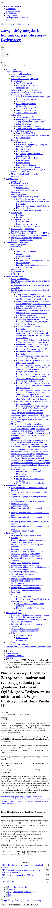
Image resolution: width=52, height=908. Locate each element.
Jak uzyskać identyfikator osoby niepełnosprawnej (24, 582)
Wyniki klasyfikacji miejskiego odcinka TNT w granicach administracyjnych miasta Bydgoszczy (30, 234)
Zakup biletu (16, 115)
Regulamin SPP (17, 272)
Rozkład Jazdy (17, 81)
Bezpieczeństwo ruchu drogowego (25, 197)
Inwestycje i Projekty (14, 276)
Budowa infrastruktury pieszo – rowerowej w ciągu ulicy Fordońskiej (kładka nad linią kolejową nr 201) (33, 385)
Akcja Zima (11, 642)
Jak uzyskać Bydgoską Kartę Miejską (26, 535)
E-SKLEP (15, 274)
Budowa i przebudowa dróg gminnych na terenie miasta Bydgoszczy (32, 323)
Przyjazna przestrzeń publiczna (23, 231)
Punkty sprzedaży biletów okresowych (31, 119)
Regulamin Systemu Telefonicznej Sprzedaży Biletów (29, 155)
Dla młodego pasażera (20, 172)
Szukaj (3, 62)
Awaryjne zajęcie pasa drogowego (24, 572)
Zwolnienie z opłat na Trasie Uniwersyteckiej (27, 159)
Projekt (19, 217)
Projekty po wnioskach (25, 476)
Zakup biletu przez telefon (26, 124)
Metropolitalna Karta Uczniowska (24, 174)
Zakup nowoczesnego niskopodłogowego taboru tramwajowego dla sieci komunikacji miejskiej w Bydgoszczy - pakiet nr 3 (33, 296)
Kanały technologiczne (20, 279)
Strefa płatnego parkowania (17, 18)
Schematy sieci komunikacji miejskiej (26, 90)
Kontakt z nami (22, 638)
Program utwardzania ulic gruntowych (26, 238)
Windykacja (16, 592)
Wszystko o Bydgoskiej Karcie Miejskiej (32, 135)
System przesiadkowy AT (26, 108)
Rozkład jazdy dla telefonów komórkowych (27, 86)
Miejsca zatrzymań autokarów (28, 226)
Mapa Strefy (16, 247)
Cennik (19, 254)
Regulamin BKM (23, 138)
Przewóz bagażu (22, 149)
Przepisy (14, 140)
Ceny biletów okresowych (26, 99)
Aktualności (11, 69)
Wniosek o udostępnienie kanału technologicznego (24, 575)
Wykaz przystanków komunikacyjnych (26, 92)
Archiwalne (20, 481)
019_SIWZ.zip (7, 881)
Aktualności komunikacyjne (22, 74)
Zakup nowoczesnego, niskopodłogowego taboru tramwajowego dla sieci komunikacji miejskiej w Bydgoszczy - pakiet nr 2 (33, 303)
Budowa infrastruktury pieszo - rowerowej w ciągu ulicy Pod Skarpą (33, 357)
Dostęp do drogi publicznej (22, 601)
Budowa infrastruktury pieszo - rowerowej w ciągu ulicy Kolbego (33, 361)
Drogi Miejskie (12, 179)
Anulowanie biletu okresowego (28, 167)
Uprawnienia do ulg (24, 142)
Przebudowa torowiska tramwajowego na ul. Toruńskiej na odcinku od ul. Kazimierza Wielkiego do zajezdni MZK (32, 346)
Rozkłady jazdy (12, 13)
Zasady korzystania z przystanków (25, 563)
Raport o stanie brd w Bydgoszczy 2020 (32, 210)
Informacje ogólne (18, 76)
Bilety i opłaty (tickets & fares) (23, 94)
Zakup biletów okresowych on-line (30, 122)
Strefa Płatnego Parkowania (17, 242)
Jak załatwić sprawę (14, 533)
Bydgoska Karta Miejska (21, 131)
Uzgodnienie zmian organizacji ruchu (26, 590)
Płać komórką (16, 269)
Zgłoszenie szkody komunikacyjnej (25, 565)
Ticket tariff (20, 101)
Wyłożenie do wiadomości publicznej (26, 469)
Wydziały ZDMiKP (24, 635)
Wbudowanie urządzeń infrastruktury (26, 556)
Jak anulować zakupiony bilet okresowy (27, 585)
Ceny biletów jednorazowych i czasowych (33, 97)
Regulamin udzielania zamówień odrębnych (28, 501)
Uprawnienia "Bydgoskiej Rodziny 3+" (32, 144)
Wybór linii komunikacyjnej (27, 83)
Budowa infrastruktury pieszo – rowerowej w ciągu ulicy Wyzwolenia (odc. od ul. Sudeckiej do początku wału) (33, 392)
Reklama (14, 538)
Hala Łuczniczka (23, 222)
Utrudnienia (11, 9)
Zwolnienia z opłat (23, 256)
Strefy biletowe (22, 106)
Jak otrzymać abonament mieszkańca (26, 588)
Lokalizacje (20, 215)
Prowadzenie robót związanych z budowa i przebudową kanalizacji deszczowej (28, 552)
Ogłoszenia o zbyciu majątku (22, 531)
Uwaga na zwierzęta (24, 208)
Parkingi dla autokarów (20, 219)
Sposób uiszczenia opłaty (26, 251)
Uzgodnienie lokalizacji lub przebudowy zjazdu (30, 615)
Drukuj (4, 719)
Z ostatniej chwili (13, 11)
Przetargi (14, 490)
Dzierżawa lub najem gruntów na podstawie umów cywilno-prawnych (28, 541)
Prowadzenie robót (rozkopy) (22, 549)
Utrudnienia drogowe (19, 183)
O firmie (14, 633)
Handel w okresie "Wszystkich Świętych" (33, 599)
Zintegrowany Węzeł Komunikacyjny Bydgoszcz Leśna (28, 647)
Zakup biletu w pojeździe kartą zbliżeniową (33, 129)
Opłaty (14, 249)
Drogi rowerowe (22, 188)
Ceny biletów (11, 15)
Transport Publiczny (14, 72)
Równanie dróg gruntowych (22, 229)
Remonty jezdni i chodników (22, 240)
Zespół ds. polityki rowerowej (28, 190)
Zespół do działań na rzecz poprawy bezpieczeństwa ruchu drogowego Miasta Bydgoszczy (32, 201)
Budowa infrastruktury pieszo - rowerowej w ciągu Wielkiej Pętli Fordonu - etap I (33, 407)
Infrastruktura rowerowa (20, 185)
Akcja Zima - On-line (19, 644)
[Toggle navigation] (2, 2)
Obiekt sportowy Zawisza (26, 224)
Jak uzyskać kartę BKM (25, 133)
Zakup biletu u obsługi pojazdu (28, 126)
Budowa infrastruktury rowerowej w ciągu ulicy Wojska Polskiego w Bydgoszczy (33, 398)
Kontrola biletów (23, 163)
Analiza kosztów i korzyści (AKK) (25, 79)
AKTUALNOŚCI (13, 6)
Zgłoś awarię (21, 640)
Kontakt (9, 20)
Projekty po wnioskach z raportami (30, 478)
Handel (14, 594)
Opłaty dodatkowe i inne (26, 110)
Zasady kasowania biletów (26, 113)
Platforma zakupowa (19, 503)
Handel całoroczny (23, 597)
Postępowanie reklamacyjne (27, 165)
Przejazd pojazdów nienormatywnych (26, 578)
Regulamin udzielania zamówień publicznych (29, 488)
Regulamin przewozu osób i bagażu (30, 169)
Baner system (16, 213)
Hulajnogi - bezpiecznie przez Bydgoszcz (32, 206)
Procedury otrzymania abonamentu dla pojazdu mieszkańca (31, 266)
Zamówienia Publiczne (15, 485)
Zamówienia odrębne (19, 506)
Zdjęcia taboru (17, 176)
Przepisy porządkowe (24, 147)
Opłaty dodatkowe (23, 258)
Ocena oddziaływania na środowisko (31, 483)
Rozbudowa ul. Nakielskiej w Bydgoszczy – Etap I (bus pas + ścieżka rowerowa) (33, 341)
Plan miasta (15, 192)
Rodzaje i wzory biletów (26, 104)
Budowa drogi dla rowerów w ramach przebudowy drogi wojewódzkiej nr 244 (32, 318)
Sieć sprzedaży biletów (25, 117)
